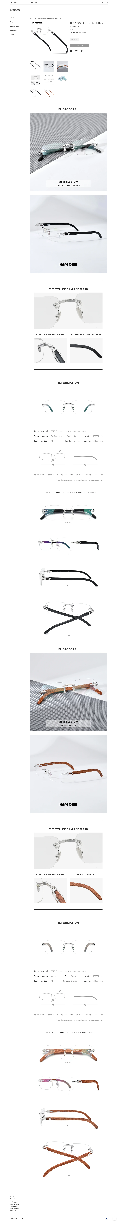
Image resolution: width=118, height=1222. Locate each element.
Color (71, 37)
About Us (12, 1197)
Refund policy (13, 1210)
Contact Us (13, 1199)
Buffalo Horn (13, 30)
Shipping (72, 32)
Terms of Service (14, 1208)
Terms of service (14, 1204)
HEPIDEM (20, 1218)
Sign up (37, 2)
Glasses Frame (14, 26)
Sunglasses (13, 22)
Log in (31, 2)
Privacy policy (13, 1206)
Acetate (12, 34)
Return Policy (13, 1202)
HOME (12, 18)
